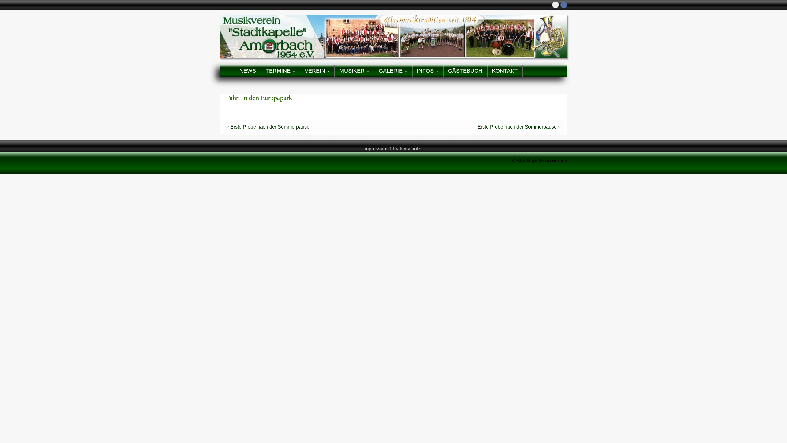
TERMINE (279, 71)
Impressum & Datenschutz (392, 148)
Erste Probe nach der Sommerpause (270, 127)
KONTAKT (505, 71)
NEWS (247, 71)
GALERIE (391, 71)
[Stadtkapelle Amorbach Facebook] (563, 5)
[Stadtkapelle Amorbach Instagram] (555, 5)
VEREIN (316, 71)
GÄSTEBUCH (465, 71)
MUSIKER (352, 71)
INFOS (426, 71)
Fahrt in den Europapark (259, 98)
